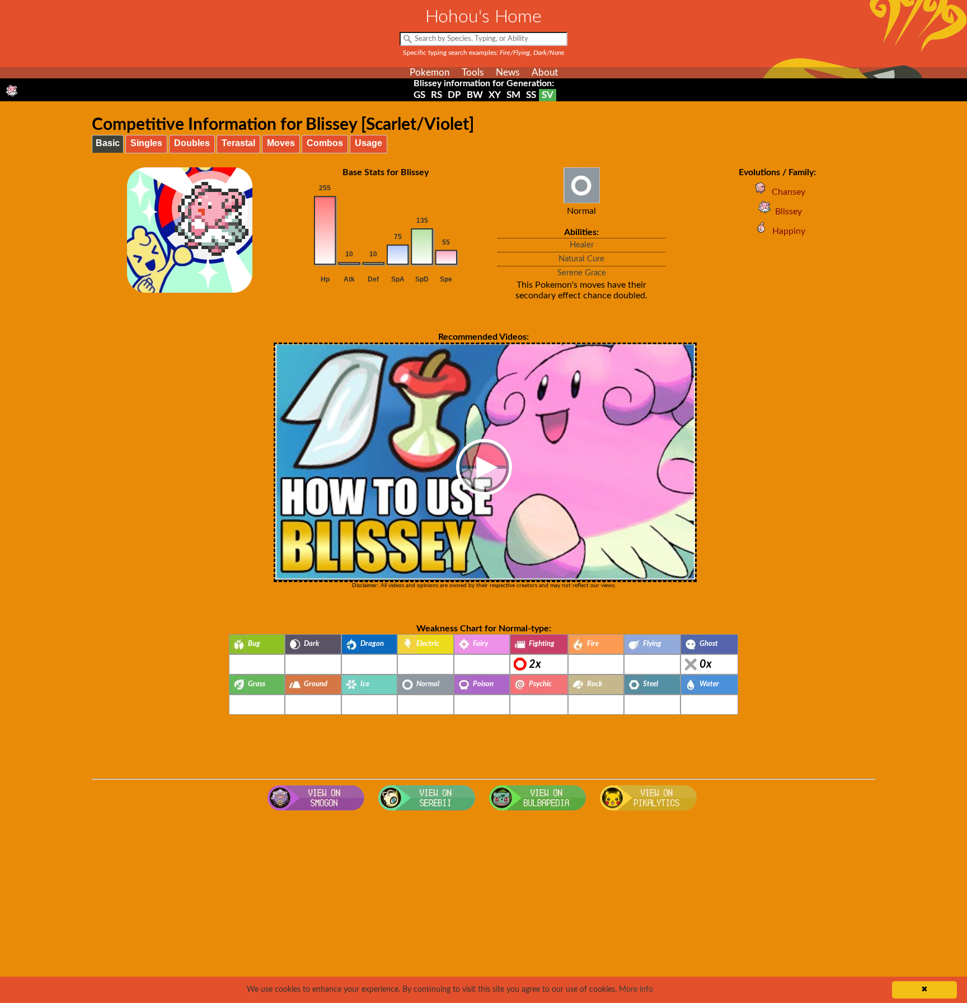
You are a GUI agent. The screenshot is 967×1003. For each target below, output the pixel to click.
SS (531, 95)
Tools (473, 72)
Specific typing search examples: (484, 52)
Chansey (788, 192)
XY (495, 95)
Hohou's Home (483, 17)
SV (547, 95)
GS (419, 95)
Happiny (788, 231)
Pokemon (429, 72)
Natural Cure (581, 259)
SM (513, 95)
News (507, 72)
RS (436, 95)
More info (636, 989)
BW (475, 95)
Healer (582, 245)
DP (454, 95)
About (545, 72)
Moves (281, 143)
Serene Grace (581, 273)
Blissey (788, 211)
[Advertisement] (483, 905)
